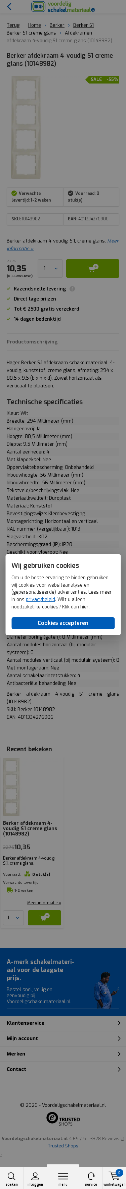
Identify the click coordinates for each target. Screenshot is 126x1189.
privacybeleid (40, 599)
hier (84, 607)
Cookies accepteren (63, 623)
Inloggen (35, 1184)
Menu (63, 1184)
